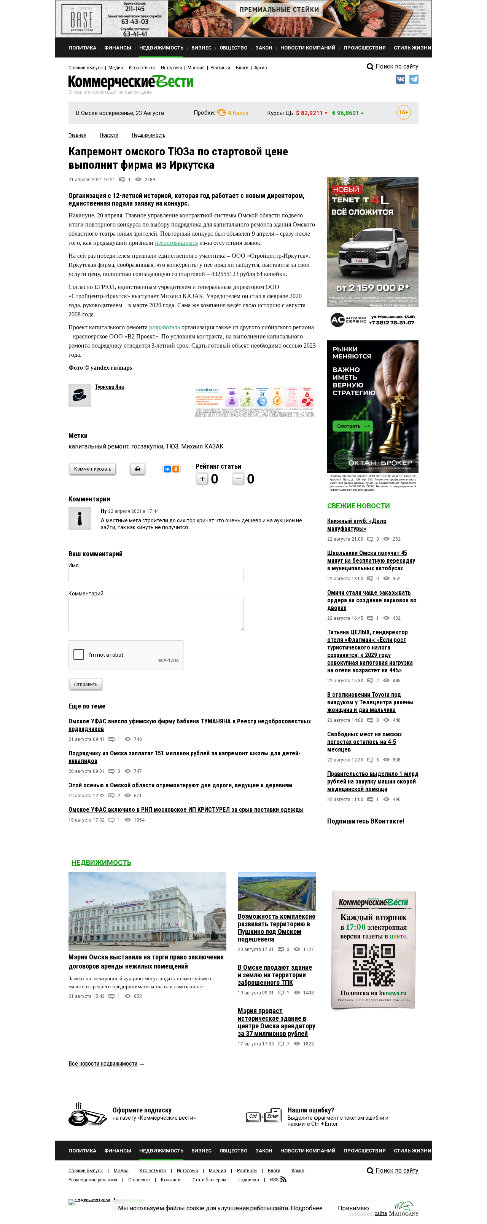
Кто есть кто (142, 67)
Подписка (248, 1180)
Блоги (242, 67)
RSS (274, 1180)
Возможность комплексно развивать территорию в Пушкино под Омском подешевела (276, 927)
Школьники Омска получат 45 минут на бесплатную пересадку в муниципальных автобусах (371, 560)
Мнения (196, 67)
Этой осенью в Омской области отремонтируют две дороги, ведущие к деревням (180, 785)
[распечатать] (136, 473)
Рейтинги (220, 67)
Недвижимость (101, 863)
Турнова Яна (109, 387)
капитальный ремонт (98, 446)
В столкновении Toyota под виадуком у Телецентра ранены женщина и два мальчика (370, 702)
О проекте (139, 1180)
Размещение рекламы (92, 1180)
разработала (164, 327)
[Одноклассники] (175, 469)
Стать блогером (209, 1180)
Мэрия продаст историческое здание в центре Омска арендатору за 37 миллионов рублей (276, 1022)
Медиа (115, 67)
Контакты (171, 1180)
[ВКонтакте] (167, 469)
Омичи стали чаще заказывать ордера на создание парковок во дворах (372, 600)
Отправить (85, 684)
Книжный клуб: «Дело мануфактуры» (357, 524)
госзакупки (147, 446)
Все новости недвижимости (102, 1063)
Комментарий (85, 593)
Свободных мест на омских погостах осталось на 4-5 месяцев (364, 742)
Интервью (171, 67)
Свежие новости (358, 506)
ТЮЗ (172, 446)
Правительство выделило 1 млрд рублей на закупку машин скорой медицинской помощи (373, 781)
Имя (73, 565)
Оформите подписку (142, 1110)
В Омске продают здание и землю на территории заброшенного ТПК (275, 974)
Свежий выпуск (85, 67)
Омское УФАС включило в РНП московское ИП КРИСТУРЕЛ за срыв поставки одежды (186, 809)
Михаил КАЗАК (202, 446)
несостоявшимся (176, 242)
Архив (260, 67)
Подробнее (307, 1208)
